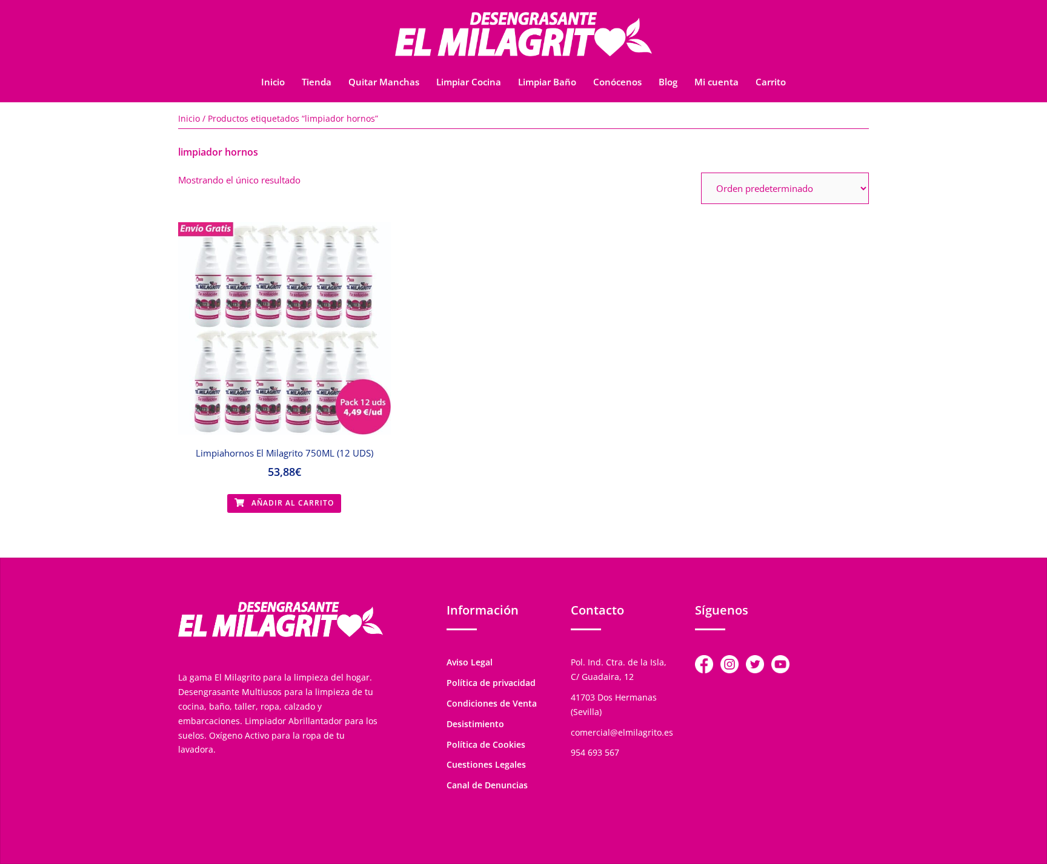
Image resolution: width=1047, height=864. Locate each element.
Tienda (316, 82)
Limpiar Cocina (468, 82)
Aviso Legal (470, 662)
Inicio (273, 82)
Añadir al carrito (291, 503)
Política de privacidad (491, 682)
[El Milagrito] (523, 37)
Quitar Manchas (383, 82)
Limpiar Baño (547, 82)
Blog (668, 82)
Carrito (771, 82)
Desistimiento (475, 724)
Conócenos (617, 82)
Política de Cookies (486, 744)
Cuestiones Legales (486, 764)
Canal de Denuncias (487, 785)
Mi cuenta (716, 82)
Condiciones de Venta (492, 703)
